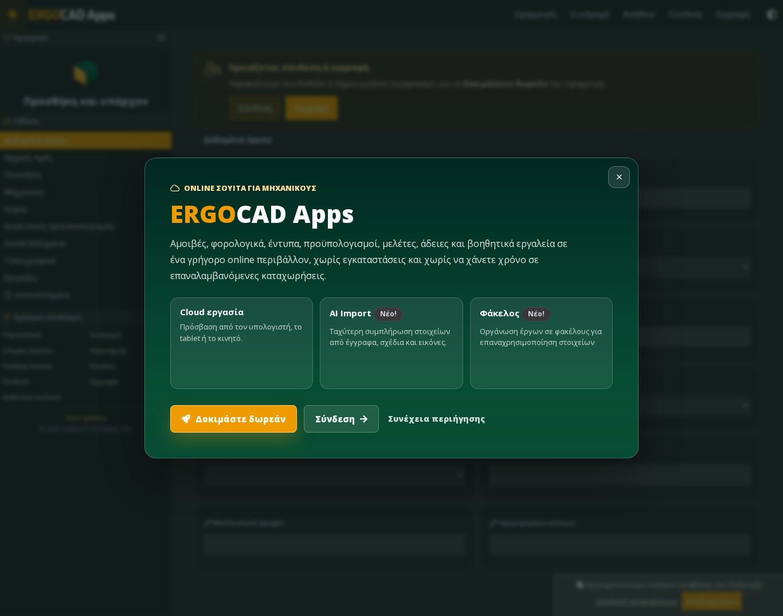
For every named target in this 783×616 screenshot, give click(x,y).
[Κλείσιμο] (619, 177)
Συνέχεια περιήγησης (436, 418)
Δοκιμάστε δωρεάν (240, 419)
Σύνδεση (335, 419)
